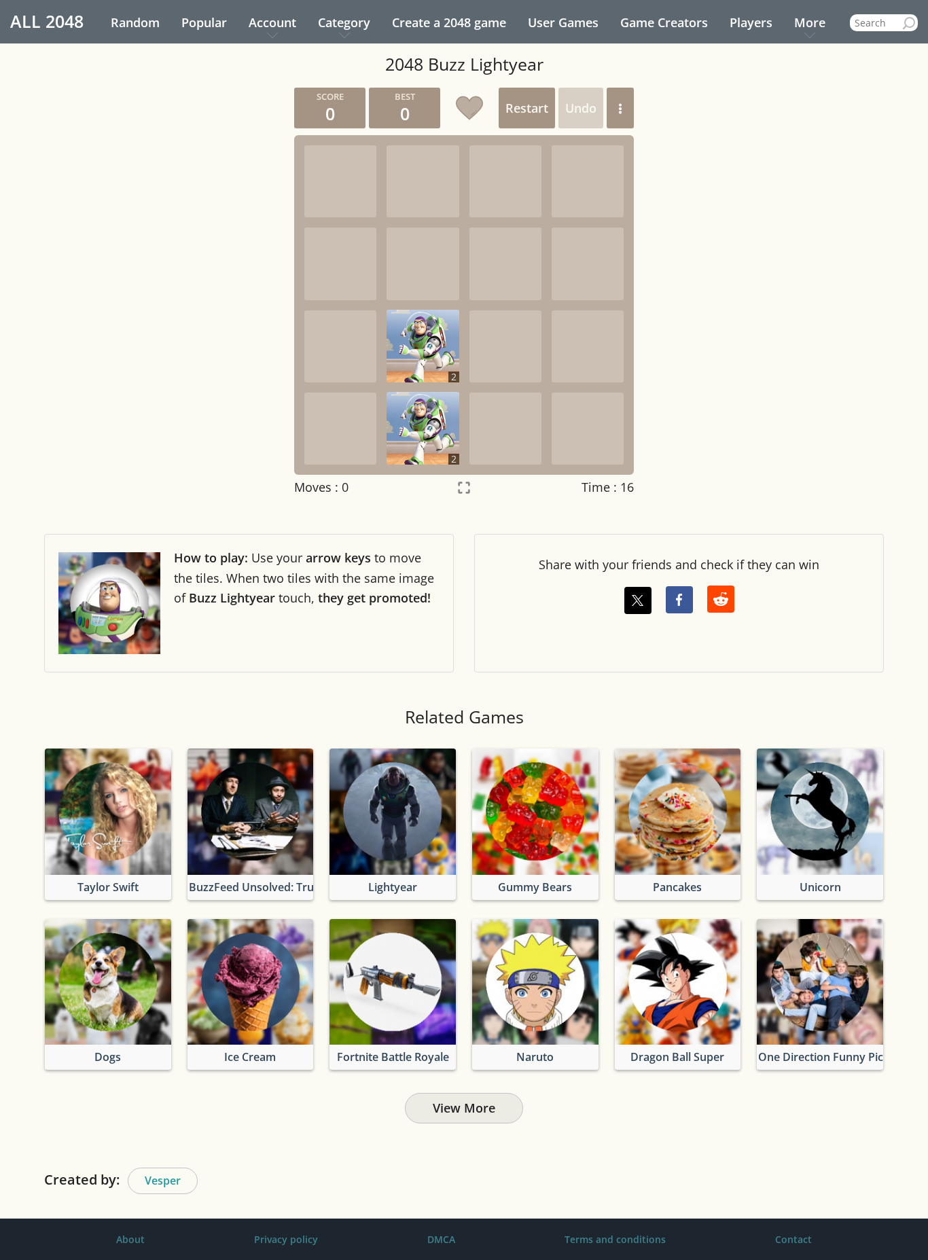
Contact (793, 1239)
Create (449, 22)
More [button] (809, 22)
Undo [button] (580, 108)
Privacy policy (286, 1239)
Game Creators (664, 22)
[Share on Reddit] (720, 599)
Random (135, 22)
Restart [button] (526, 108)
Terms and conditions (615, 1239)
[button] (620, 108)
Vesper (163, 1180)
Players (751, 22)
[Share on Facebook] (679, 599)
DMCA (441, 1239)
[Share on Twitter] (638, 600)
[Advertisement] (155, 291)
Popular (204, 22)
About (130, 1239)
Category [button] (344, 22)
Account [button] (272, 22)
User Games (563, 22)
